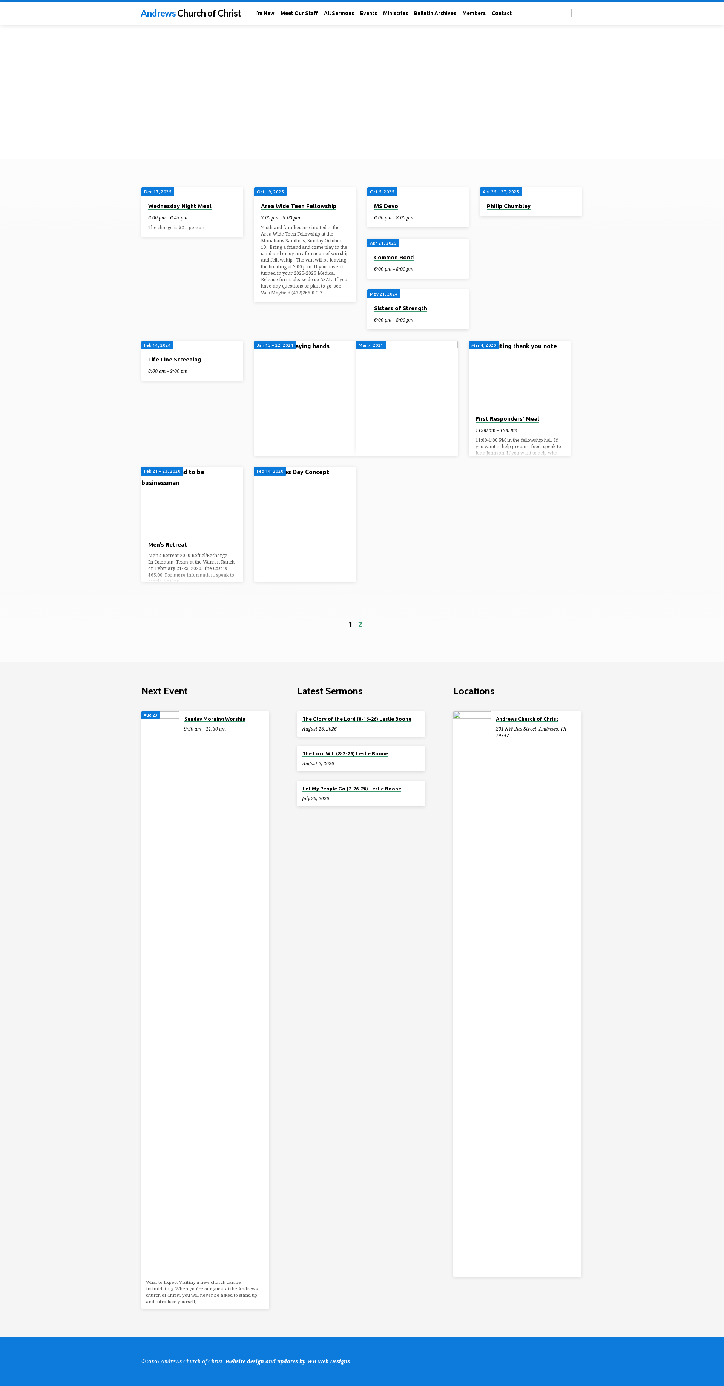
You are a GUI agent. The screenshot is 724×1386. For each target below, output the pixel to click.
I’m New (265, 13)
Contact (502, 13)
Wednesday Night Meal (180, 206)
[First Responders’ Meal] (520, 375)
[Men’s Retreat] (192, 500)
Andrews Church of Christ (527, 718)
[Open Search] (565, 13)
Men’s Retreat (167, 544)
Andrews (191, 13)
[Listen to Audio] (343, 728)
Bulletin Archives (435, 13)
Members (474, 13)
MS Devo (386, 206)
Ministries (395, 13)
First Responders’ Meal (507, 418)
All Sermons (339, 13)
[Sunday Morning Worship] (160, 994)
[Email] (579, 12)
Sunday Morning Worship (214, 718)
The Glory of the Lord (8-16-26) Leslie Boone (356, 718)
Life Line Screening (174, 359)
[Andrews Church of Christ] (472, 994)
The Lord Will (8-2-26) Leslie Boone (345, 753)
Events (368, 13)
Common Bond (394, 257)
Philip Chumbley (509, 206)
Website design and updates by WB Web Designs (287, 1361)
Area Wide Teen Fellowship (298, 206)
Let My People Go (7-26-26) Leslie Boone (351, 788)
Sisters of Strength (400, 308)
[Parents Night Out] (305, 543)
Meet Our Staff (299, 13)
